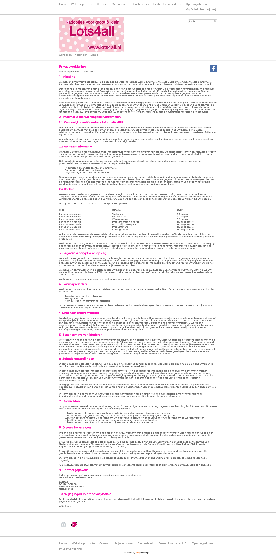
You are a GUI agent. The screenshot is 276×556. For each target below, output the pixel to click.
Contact (102, 4)
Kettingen (81, 55)
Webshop (77, 4)
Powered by (136, 553)
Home (63, 4)
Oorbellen (65, 55)
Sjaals (94, 55)
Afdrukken (65, 506)
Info (90, 4)
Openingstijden (196, 4)
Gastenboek (141, 4)
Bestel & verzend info (167, 4)
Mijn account (121, 4)
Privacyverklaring (70, 549)
